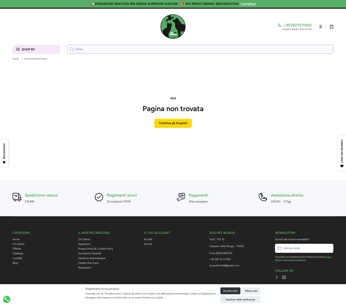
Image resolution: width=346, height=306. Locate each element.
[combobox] (200, 49)
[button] (331, 26)
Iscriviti (148, 244)
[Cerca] (70, 49)
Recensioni (84, 267)
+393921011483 (297, 25)
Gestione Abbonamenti (91, 258)
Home (16, 58)
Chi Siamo (19, 244)
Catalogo (18, 253)
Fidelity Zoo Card (88, 263)
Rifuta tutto (251, 290)
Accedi (148, 239)
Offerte (17, 248)
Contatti (17, 258)
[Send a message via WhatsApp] (7, 299)
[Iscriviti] (328, 248)
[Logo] (173, 26)
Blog (15, 263)
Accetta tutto (230, 290)
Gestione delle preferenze (240, 299)
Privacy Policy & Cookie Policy (95, 248)
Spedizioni (84, 244)
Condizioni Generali (89, 253)
